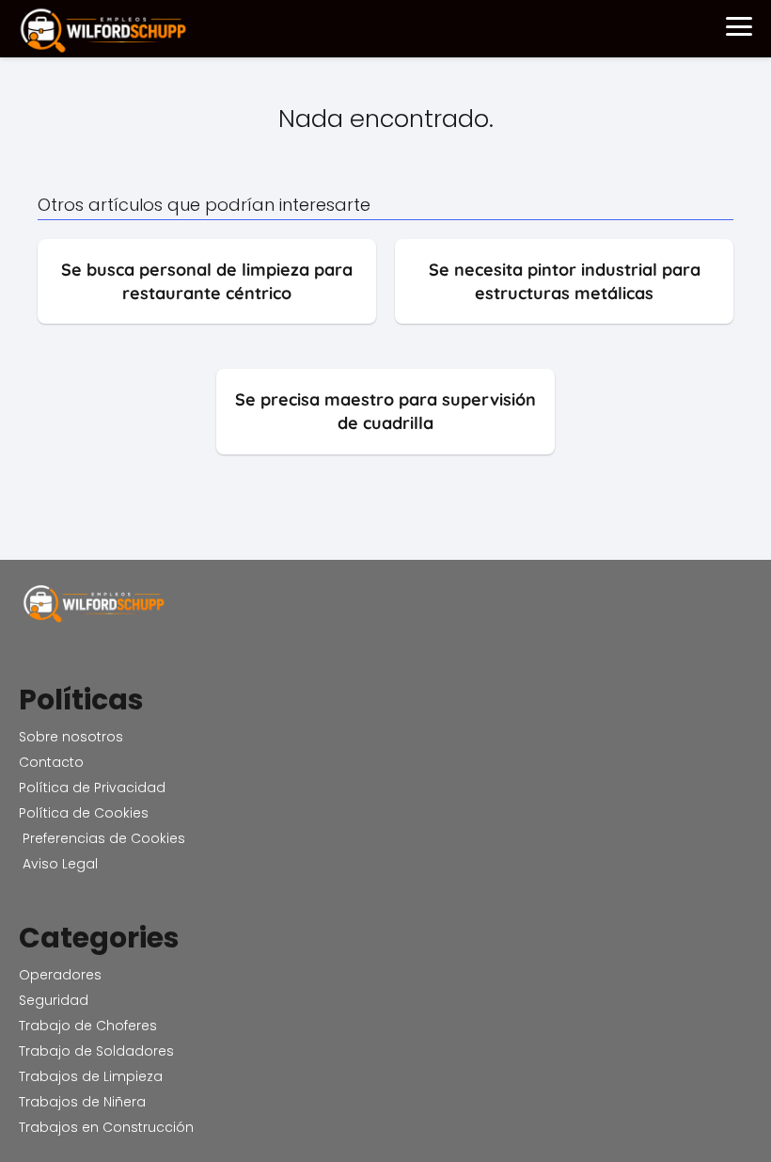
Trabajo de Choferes (88, 1025)
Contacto (51, 762)
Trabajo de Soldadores (96, 1051)
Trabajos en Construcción (106, 1127)
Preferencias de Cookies (102, 838)
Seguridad (53, 1000)
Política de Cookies (84, 813)
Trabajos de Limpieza (91, 1076)
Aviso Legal (58, 863)
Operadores (60, 974)
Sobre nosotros (71, 736)
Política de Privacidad (92, 787)
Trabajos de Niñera (82, 1101)
